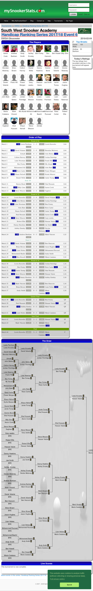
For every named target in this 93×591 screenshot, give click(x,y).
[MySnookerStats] (46, 9)
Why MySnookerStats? (19, 21)
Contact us (40, 21)
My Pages (69, 21)
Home (6, 21)
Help (49, 21)
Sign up (87, 14)
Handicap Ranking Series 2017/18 (35, 26)
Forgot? (80, 14)
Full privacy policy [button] (57, 579)
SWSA (17, 26)
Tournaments (58, 21)
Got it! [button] (69, 585)
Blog (31, 21)
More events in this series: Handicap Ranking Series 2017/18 (23, 575)
